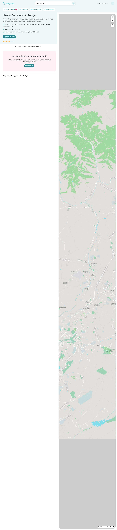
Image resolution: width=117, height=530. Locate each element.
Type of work (10, 9)
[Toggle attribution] (114, 527)
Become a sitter (103, 3)
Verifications (36, 9)
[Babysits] (8, 3)
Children (24, 9)
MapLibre (100, 527)
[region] (87, 271)
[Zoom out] (112, 20)
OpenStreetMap (108, 527)
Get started (29, 65)
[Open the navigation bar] (112, 3)
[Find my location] (112, 25)
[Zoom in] (112, 17)
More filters (50, 9)
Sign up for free (9, 37)
